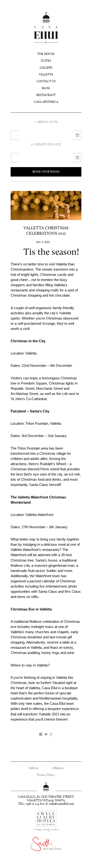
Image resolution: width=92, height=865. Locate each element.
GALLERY (46, 67)
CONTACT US (46, 81)
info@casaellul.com (61, 804)
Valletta (33, 768)
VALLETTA (46, 74)
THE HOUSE (46, 54)
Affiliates (57, 768)
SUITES (46, 60)
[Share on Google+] (51, 734)
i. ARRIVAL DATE (46, 122)
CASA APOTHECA (46, 102)
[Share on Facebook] (40, 734)
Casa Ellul (46, 27)
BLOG (46, 88)
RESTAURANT (46, 95)
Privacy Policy (46, 775)
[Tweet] (46, 734)
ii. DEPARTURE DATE (46, 144)
